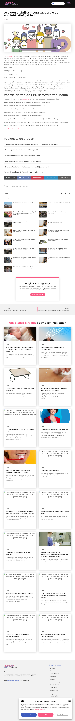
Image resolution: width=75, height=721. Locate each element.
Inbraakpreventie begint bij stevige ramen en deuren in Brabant (57, 249)
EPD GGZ (9, 56)
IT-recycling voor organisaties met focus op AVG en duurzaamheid (24, 203)
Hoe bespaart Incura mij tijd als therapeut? (37, 150)
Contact (52, 679)
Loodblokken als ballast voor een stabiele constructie (59, 203)
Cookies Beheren (62, 715)
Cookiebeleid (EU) (55, 682)
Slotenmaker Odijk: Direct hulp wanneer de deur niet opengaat (59, 258)
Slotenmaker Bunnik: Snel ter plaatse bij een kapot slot (24, 230)
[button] (69, 701)
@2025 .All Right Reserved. (16, 680)
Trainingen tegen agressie (50, 470)
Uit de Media (53, 687)
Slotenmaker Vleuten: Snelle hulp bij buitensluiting (58, 240)
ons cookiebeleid (39, 709)
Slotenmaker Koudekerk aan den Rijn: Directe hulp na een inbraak (23, 249)
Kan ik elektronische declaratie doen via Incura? (37, 161)
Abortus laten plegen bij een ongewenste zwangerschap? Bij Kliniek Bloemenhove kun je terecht (54, 554)
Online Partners (54, 673)
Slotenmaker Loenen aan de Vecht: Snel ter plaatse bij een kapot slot (59, 221)
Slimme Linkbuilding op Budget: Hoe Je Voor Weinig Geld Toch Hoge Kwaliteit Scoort (55, 697)
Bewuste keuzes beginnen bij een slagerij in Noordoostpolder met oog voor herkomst (24, 213)
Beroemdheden (54, 684)
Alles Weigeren (45, 715)
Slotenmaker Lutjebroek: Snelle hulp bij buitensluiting (24, 240)
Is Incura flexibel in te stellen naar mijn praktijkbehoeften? (37, 167)
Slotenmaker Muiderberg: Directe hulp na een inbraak (23, 221)
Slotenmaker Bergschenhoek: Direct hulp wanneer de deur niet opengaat (23, 267)
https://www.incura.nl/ (11, 129)
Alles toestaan (28, 715)
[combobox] (58, 3)
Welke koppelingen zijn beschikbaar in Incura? (37, 155)
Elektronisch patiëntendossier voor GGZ (55, 429)
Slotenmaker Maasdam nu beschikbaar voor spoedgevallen (58, 230)
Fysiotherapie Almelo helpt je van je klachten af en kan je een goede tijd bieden (53, 595)
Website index (54, 690)
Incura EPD (25, 99)
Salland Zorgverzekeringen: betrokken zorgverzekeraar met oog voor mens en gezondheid (19, 349)
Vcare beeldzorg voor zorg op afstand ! (19, 593)
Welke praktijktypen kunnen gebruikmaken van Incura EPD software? (37, 144)
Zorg (6, 19)
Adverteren (53, 676)
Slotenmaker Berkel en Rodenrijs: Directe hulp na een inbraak (24, 258)
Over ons (52, 668)
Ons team (52, 671)
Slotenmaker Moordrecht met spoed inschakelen (58, 212)
